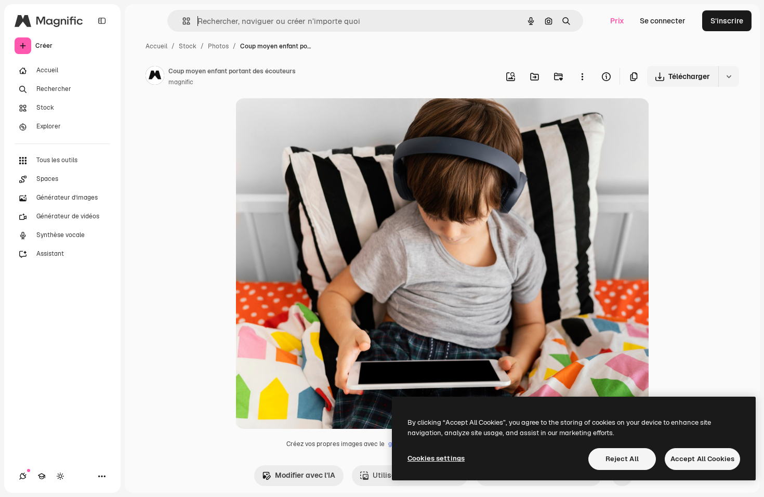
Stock (187, 46)
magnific (180, 82)
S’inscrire (726, 20)
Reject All (622, 458)
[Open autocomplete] (182, 21)
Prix (617, 20)
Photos (218, 46)
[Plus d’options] (582, 76)
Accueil (156, 46)
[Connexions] (23, 476)
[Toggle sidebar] (102, 20)
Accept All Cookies (702, 458)
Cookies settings (436, 458)
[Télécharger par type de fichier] (728, 76)
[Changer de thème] (60, 476)
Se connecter (663, 20)
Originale (304, 118)
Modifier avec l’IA (305, 475)
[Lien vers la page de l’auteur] (155, 77)
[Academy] (41, 476)
